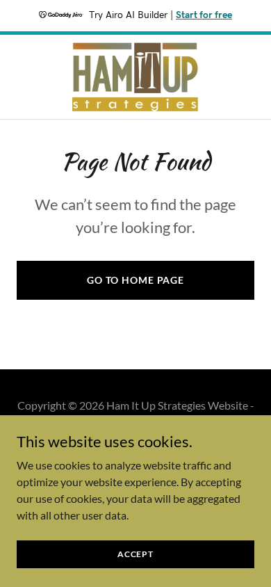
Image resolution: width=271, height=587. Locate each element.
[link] (135, 76)
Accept (135, 554)
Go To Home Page (135, 280)
